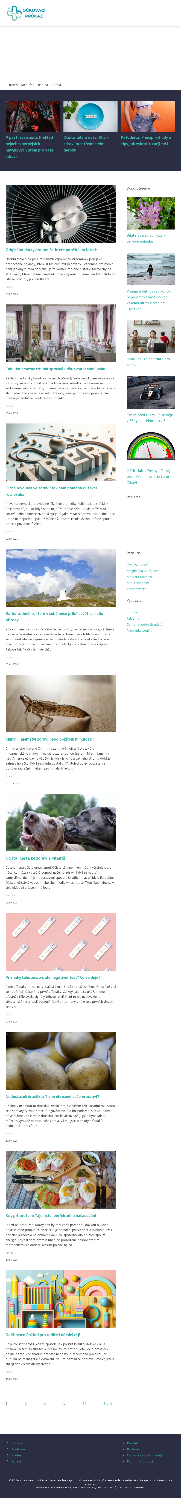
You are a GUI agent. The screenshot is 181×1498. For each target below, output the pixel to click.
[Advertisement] (90, 55)
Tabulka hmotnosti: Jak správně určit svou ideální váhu (55, 369)
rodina (9, 286)
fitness (9, 405)
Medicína (27, 85)
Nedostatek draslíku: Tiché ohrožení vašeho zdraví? (52, 1096)
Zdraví (56, 85)
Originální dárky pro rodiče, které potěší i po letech (51, 249)
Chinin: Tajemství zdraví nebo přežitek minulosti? (50, 739)
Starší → (110, 1403)
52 (84, 1403)
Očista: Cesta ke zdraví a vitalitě (35, 858)
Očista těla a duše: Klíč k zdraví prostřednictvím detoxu (86, 143)
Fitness (12, 85)
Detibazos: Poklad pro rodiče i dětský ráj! (43, 1334)
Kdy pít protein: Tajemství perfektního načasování (51, 1215)
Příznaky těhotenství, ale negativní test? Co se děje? (53, 977)
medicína (10, 531)
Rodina (43, 85)
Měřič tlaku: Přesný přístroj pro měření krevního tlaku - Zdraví (149, 476)
